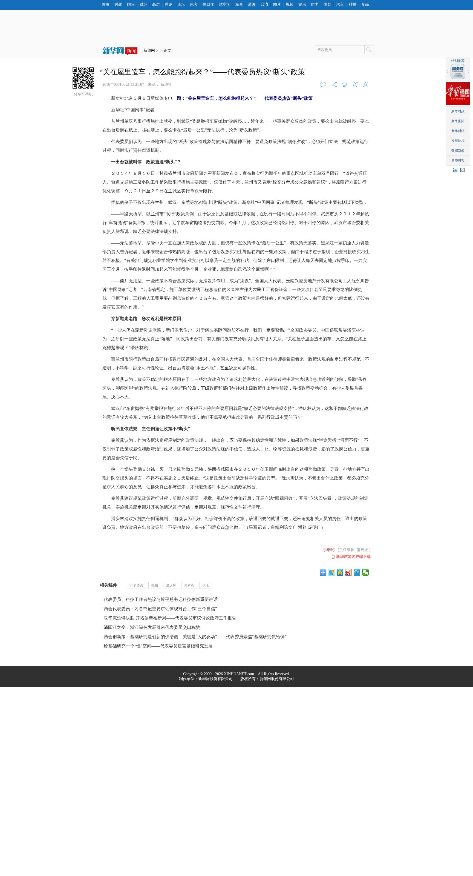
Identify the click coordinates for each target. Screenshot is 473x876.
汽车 (340, 5)
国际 (131, 5)
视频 (289, 5)
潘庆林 (171, 585)
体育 (327, 5)
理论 (168, 5)
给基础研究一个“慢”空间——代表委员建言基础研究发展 (158, 646)
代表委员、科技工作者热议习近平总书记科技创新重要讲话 (161, 599)
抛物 (154, 585)
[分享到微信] (365, 572)
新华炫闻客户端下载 (353, 557)
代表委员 (136, 585)
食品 (365, 5)
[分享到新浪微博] (348, 572)
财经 (143, 5)
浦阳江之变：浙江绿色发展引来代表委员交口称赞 (152, 627)
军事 (239, 5)
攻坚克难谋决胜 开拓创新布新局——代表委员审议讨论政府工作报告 (170, 618)
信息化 (208, 5)
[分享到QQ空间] (340, 572)
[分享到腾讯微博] (357, 572)
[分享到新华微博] (331, 572)
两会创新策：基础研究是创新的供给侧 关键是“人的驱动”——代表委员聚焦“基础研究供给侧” (195, 636)
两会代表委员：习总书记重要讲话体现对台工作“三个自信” (160, 608)
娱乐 (302, 5)
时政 (118, 5)
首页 (105, 5)
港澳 (252, 5)
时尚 (315, 5)
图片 (277, 5)
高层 (156, 5)
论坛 (181, 5)
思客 (194, 5)
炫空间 (224, 5)
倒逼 (205, 585)
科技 (352, 5)
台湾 (264, 5)
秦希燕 (189, 585)
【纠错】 (329, 550)
